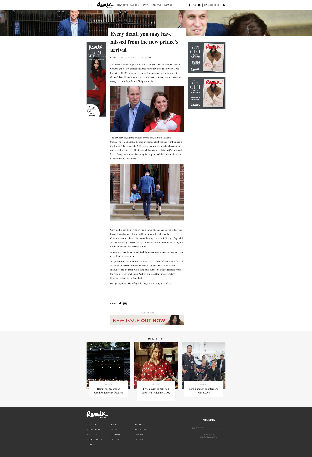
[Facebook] (189, 5)
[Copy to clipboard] (125, 303)
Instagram (141, 429)
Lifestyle (156, 5)
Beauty (145, 5)
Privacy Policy (94, 439)
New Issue (122, 5)
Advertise (92, 434)
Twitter (139, 434)
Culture (167, 5)
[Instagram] (194, 5)
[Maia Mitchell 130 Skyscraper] (96, 79)
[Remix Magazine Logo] (105, 5)
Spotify (139, 439)
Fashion (134, 5)
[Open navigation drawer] (90, 5)
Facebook (140, 424)
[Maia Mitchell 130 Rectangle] (206, 57)
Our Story (92, 424)
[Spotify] (199, 5)
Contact (91, 444)
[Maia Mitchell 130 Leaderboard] (147, 320)
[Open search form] (224, 5)
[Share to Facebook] (120, 303)
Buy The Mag (93, 429)
